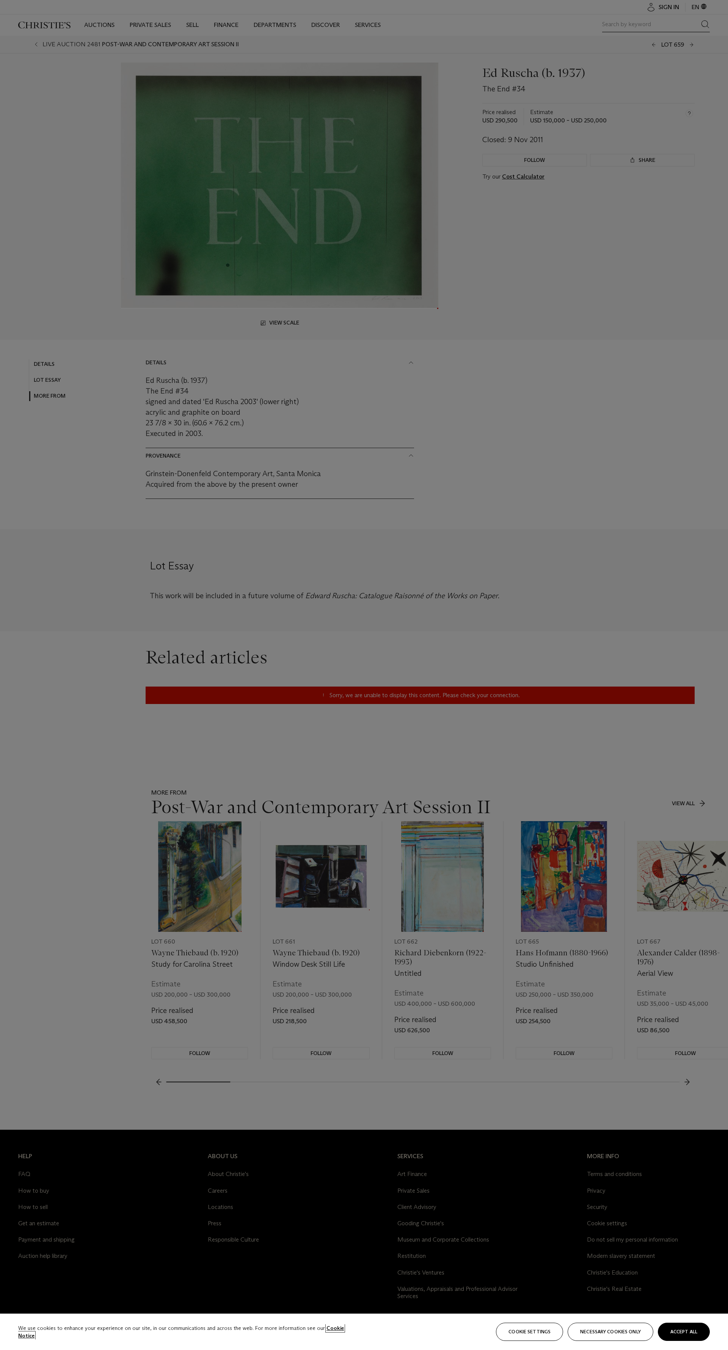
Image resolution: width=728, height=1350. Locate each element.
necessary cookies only (610, 1331)
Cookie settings (529, 1331)
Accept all (683, 1331)
